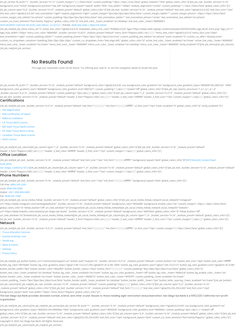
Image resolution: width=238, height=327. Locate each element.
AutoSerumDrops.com (14, 236)
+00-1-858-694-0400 (19, 192)
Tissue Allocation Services (16, 232)
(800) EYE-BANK (98, 25)
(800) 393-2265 (18, 184)
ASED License (9, 139)
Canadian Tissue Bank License (18, 135)
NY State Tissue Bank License (18, 130)
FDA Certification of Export (16, 114)
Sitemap (6, 249)
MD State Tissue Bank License (18, 126)
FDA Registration (11, 109)
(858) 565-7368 (13, 196)
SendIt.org (7, 240)
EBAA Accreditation (12, 118)
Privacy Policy (9, 253)
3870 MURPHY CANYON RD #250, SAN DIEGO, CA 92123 (30, 25)
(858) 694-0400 (79, 25)
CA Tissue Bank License (15, 122)
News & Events (10, 244)
